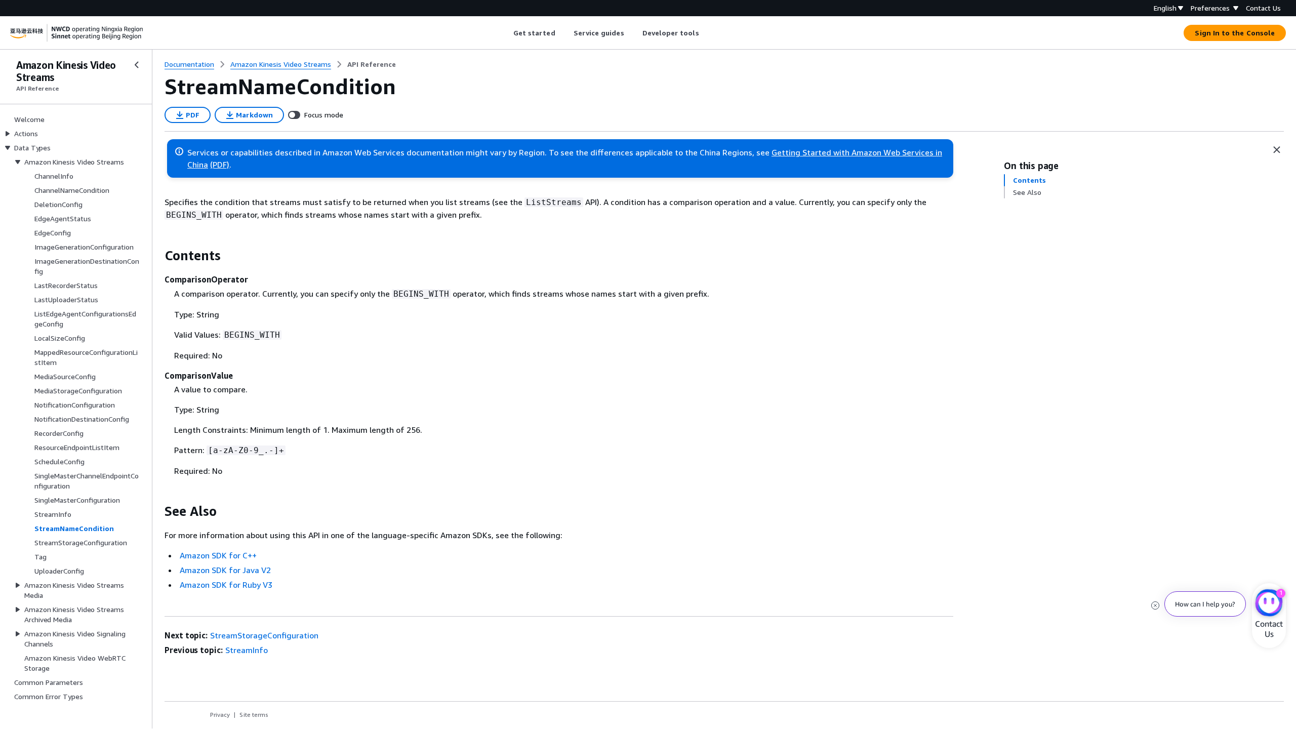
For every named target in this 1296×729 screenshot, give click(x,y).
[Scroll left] (505, 33)
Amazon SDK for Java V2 (225, 570)
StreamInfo (246, 650)
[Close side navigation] (137, 65)
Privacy (220, 714)
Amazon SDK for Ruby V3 (226, 585)
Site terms (253, 714)
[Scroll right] (706, 33)
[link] (371, 64)
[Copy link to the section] (156, 256)
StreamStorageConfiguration (264, 635)
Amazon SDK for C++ (218, 555)
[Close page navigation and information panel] (1277, 150)
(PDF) (219, 164)
